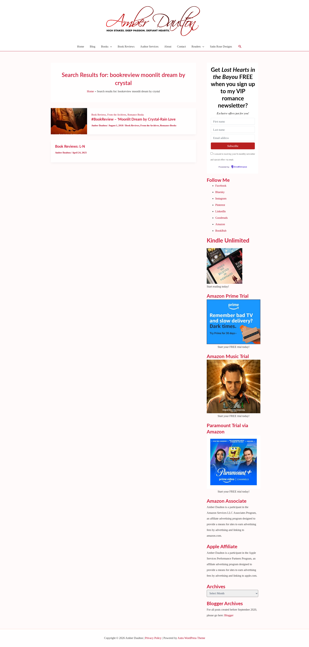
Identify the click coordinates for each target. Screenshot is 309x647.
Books (104, 46)
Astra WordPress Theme (191, 637)
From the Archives (116, 114)
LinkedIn (220, 211)
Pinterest (220, 204)
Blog (92, 46)
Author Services (149, 46)
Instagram (220, 198)
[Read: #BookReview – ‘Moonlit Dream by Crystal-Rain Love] (69, 120)
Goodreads (221, 217)
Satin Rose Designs (221, 46)
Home (80, 46)
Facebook (220, 185)
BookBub (220, 230)
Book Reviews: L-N (70, 146)
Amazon (220, 224)
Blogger (228, 615)
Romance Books (135, 114)
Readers (196, 46)
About (167, 46)
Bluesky (220, 192)
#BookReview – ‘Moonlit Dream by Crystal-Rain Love (133, 119)
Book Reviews (126, 46)
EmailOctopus (240, 167)
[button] (110, 46)
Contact (181, 46)
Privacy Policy (153, 637)
